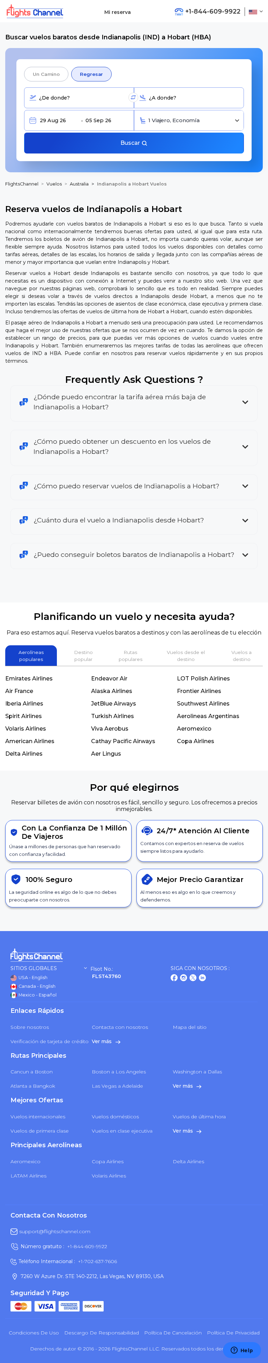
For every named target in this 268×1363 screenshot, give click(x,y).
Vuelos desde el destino (186, 655)
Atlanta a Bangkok (32, 1086)
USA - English (32, 977)
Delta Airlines (24, 753)
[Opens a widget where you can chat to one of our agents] (242, 1351)
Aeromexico (194, 728)
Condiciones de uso (34, 1333)
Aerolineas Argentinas (208, 716)
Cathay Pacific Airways (123, 741)
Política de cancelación (173, 1333)
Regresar (91, 74)
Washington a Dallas (197, 1072)
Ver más (102, 1041)
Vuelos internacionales (37, 1116)
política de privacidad (233, 1333)
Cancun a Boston (31, 1072)
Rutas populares (130, 655)
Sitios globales (33, 968)
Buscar (130, 143)
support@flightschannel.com (54, 1231)
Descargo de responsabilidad (101, 1333)
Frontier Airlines (199, 691)
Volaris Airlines (25, 728)
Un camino (46, 74)
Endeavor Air (109, 678)
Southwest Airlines (203, 703)
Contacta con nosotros (120, 1027)
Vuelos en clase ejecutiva (122, 1131)
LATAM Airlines (28, 1176)
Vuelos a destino (241, 655)
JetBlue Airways (113, 703)
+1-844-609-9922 (87, 1246)
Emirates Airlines (29, 678)
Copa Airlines (195, 741)
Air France (19, 691)
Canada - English (36, 986)
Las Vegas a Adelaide (117, 1086)
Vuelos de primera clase (39, 1131)
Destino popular (83, 655)
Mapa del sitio (190, 1027)
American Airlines (29, 741)
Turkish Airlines (112, 716)
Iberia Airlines (24, 703)
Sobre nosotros (29, 1027)
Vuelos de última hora (199, 1116)
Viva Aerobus (109, 728)
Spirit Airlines (23, 716)
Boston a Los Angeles (119, 1072)
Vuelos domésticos (115, 1116)
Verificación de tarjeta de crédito (49, 1041)
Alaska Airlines (111, 691)
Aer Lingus (106, 753)
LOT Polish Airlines (203, 678)
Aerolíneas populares (31, 655)
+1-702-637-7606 (97, 1261)
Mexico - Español (37, 995)
